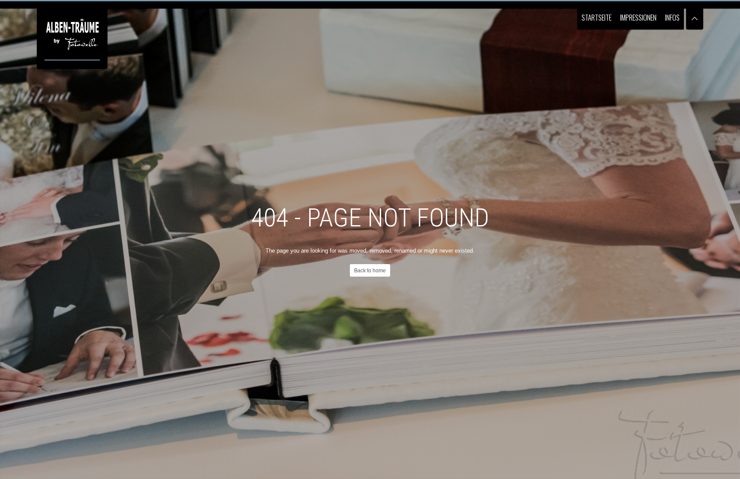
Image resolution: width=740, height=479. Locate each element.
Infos (672, 17)
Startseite (597, 17)
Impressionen (638, 17)
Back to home (370, 271)
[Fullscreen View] (694, 15)
